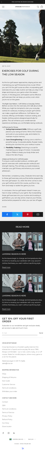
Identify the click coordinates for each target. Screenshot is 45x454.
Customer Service (8, 384)
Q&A (3, 405)
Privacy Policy (7, 416)
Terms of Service (8, 412)
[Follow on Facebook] (3, 433)
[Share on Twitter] (17, 214)
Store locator (7, 426)
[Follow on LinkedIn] (14, 433)
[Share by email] (38, 214)
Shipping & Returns (9, 377)
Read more (6, 267)
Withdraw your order (9, 391)
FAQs (4, 374)
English (30, 439)
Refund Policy (7, 419)
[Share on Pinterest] (28, 214)
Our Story (5, 423)
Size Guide (6, 381)
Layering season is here (14, 254)
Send (41, 333)
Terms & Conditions (9, 388)
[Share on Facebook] (7, 214)
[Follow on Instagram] (9, 433)
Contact (5, 402)
